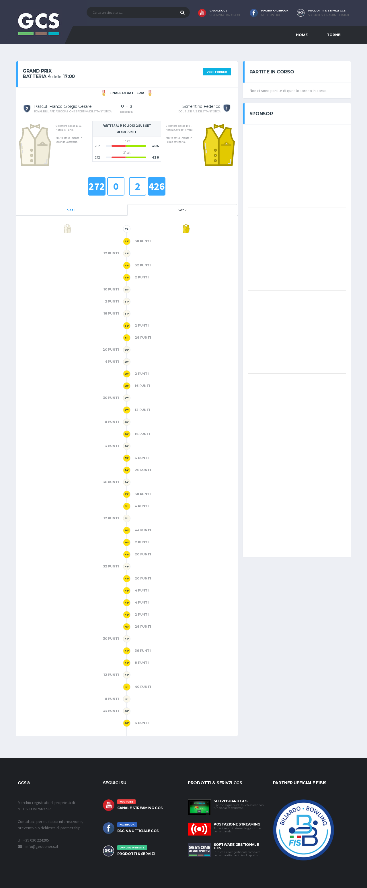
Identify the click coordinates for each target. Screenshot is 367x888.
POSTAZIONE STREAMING (237, 824)
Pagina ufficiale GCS (138, 831)
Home (302, 35)
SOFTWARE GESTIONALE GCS (236, 846)
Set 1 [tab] (71, 209)
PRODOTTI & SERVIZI (136, 854)
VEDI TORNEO (217, 71)
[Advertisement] (297, 165)
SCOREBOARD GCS (230, 801)
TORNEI (334, 35)
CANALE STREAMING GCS (140, 808)
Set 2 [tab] (182, 209)
